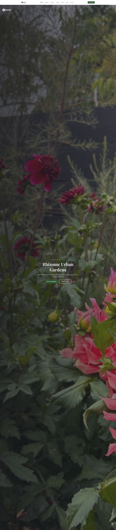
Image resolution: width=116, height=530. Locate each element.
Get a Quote (91, 2)
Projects (52, 2)
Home (41, 2)
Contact (71, 2)
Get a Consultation (51, 281)
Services (46, 2)
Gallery (57, 2)
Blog (67, 2)
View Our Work (65, 281)
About (62, 2)
